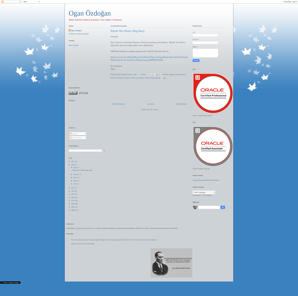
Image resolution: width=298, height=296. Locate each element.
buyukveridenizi (180, 74)
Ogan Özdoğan (90, 13)
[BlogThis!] (153, 75)
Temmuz (76, 174)
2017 (73, 161)
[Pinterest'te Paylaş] (159, 75)
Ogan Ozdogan (122, 74)
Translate (209, 195)
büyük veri (114, 78)
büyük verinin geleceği (152, 78)
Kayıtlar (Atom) (152, 109)
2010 (73, 204)
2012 (73, 197)
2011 (73, 200)
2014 (73, 191)
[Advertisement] (149, 90)
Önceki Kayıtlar (181, 104)
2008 (73, 210)
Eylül (75, 167)
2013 (73, 194)
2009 (73, 207)
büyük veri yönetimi (137, 78)
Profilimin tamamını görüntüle (79, 34)
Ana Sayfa (150, 104)
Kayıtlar (74, 134)
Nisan (75, 180)
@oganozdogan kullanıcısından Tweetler (206, 180)
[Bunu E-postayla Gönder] (150, 75)
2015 (73, 188)
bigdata (171, 74)
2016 (73, 165)
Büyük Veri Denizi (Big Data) (127, 30)
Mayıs (75, 177)
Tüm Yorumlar (76, 138)
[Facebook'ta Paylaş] (157, 75)
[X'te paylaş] (155, 75)
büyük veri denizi (124, 78)
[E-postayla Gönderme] (163, 78)
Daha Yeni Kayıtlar (118, 104)
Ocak (75, 184)
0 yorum (143, 74)
